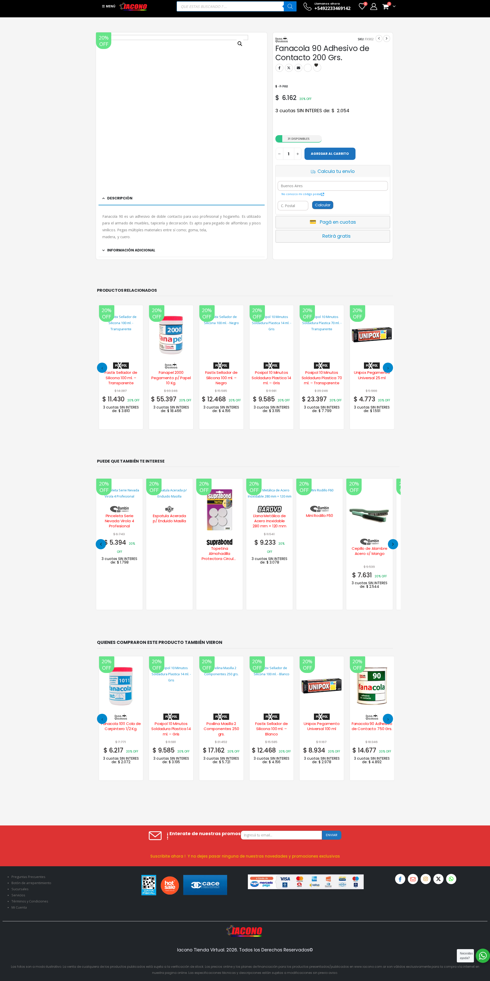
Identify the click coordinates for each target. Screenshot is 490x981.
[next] (386, 38)
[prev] (379, 38)
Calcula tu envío (336, 171)
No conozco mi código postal (301, 194)
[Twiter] (438, 879)
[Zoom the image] (245, 928)
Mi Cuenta (19, 907)
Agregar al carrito (330, 153)
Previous (101, 544)
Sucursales (20, 889)
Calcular (322, 205)
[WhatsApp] (451, 879)
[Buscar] (290, 6)
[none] (119, 544)
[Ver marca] (121, 364)
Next (393, 544)
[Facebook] (400, 879)
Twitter (289, 68)
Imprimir (308, 68)
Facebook (279, 68)
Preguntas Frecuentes (28, 877)
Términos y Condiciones (29, 901)
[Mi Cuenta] (374, 6)
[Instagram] (426, 879)
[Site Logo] (133, 6)
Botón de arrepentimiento (31, 883)
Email (298, 68)
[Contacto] (413, 879)
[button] (102, 368)
